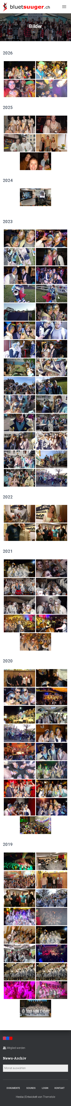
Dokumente (13, 1088)
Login (45, 1088)
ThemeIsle (49, 1096)
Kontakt (60, 1088)
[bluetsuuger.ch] (28, 6)
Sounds (31, 1088)
